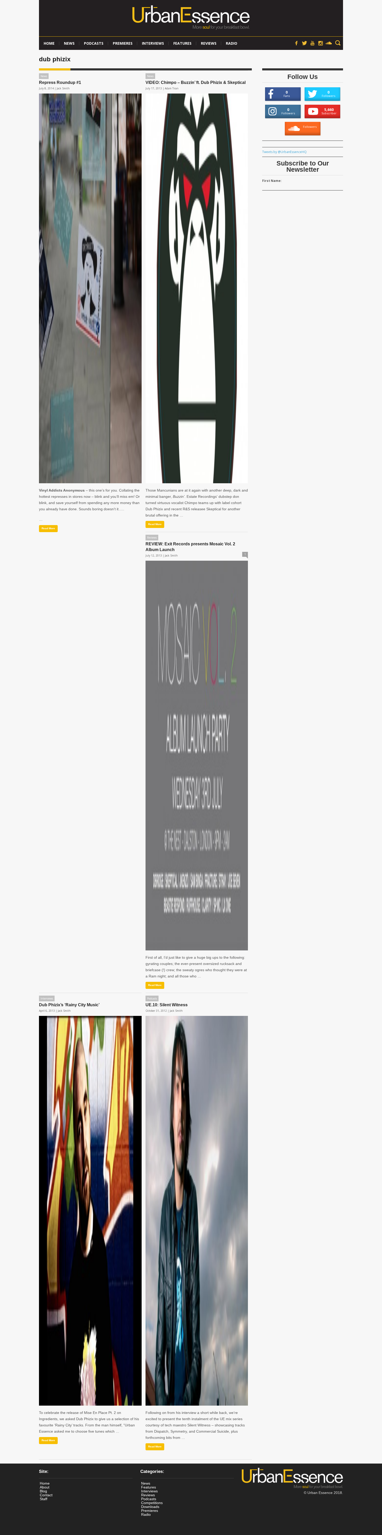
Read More (48, 528)
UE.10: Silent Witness (167, 1005)
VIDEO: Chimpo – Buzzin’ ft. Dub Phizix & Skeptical (196, 82)
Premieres (123, 43)
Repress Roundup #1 (60, 82)
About (44, 1487)
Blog (43, 1491)
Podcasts (93, 43)
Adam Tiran (172, 88)
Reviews (208, 43)
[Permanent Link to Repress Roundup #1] (90, 288)
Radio (231, 43)
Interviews (153, 43)
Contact (46, 1495)
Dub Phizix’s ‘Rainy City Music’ (69, 1005)
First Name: (272, 180)
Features (182, 43)
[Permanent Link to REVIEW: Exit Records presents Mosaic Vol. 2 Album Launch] (197, 755)
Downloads (150, 1507)
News (69, 43)
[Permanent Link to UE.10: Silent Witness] (197, 1211)
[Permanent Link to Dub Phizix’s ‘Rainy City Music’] (90, 1211)
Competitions (152, 1503)
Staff (43, 1499)
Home (49, 43)
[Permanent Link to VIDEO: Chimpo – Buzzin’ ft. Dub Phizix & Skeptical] (197, 288)
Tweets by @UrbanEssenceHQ (284, 152)
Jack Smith (63, 88)
